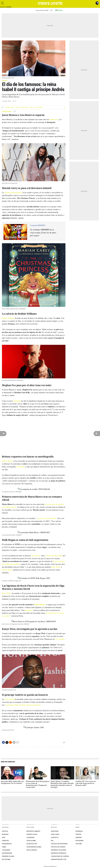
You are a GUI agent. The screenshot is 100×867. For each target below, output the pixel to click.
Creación (5, 840)
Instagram (17, 401)
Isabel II (31, 107)
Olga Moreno (40, 604)
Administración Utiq (58, 859)
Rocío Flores (38, 107)
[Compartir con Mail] (14, 742)
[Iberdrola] (59, 10)
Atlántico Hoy (31, 844)
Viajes (4, 847)
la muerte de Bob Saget (53, 555)
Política (5, 831)
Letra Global (31, 840)
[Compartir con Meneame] (10, 742)
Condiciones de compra (60, 856)
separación (29, 610)
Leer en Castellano (6, 7)
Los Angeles (59, 639)
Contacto (54, 837)
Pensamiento (7, 844)
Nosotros (54, 831)
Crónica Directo (7, 111)
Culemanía (30, 837)
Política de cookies (58, 847)
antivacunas (35, 555)
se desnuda (21, 466)
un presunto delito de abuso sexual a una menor (22, 705)
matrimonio (53, 119)
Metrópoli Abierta (33, 831)
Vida (3, 837)
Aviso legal (55, 834)
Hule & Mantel (31, 850)
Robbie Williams (8, 318)
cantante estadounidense (13, 192)
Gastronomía (7, 853)
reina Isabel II (9, 699)
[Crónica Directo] (50, 3)
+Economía (6, 850)
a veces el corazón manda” (47, 518)
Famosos (4, 80)
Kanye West (24, 107)
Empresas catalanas (58, 850)
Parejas (17, 107)
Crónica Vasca (31, 834)
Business (5, 834)
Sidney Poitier (7, 569)
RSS (52, 840)
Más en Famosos (8, 762)
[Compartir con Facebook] (3, 742)
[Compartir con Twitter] (6, 742)
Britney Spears (9, 107)
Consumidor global (33, 847)
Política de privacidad (59, 844)
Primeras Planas (8, 856)
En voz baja (6, 859)
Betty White (55, 567)
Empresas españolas (58, 853)
